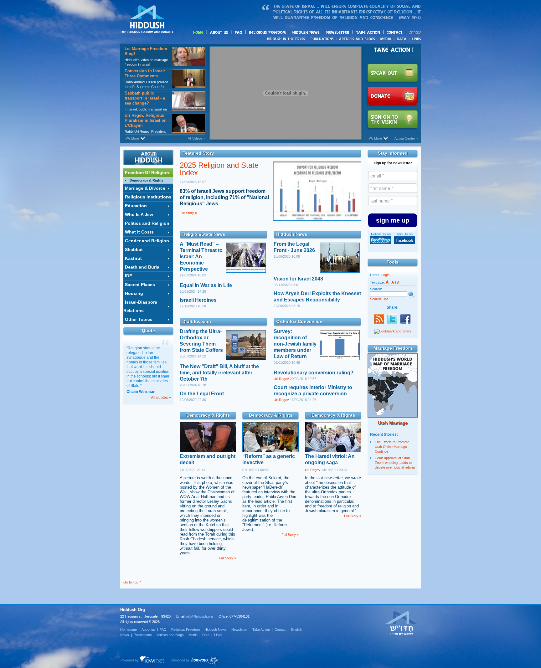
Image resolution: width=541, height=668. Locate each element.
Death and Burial (143, 267)
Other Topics (138, 319)
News (287, 39)
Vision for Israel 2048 (298, 278)
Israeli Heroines (198, 300)
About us (229, 33)
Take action (378, 33)
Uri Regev (281, 379)
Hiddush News (318, 33)
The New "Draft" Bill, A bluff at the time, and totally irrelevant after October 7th (219, 373)
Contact (395, 32)
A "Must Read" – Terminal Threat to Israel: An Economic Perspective (201, 256)
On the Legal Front (202, 393)
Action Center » (406, 138)
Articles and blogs (369, 39)
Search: (376, 289)
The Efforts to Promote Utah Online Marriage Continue (392, 446)
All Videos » (196, 138)
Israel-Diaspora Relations (140, 306)
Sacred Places (140, 284)
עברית (413, 32)
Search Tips (379, 299)
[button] (392, 220)
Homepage (147, 19)
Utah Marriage (393, 422)
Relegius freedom (282, 33)
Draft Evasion (196, 321)
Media (386, 39)
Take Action (261, 629)
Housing (134, 293)
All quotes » (161, 397)
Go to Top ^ (132, 582)
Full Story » (188, 213)
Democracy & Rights (146, 180)
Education (136, 205)
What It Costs (139, 231)
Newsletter (338, 32)
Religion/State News (203, 234)
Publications (322, 39)
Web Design (194, 661)
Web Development (142, 661)
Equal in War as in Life (206, 285)
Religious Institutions (148, 196)
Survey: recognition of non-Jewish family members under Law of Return (295, 344)
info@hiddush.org (199, 616)
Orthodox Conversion (299, 321)
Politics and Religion (147, 223)
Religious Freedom (185, 629)
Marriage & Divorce (145, 188)
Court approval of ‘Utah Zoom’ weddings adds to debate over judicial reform (395, 462)
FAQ (239, 32)
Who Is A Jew (139, 214)
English (296, 629)
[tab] (148, 172)
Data (401, 39)
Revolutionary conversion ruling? (313, 372)
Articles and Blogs (170, 635)
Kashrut (133, 258)
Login (385, 275)
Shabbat (134, 249)
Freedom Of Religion (147, 172)
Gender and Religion (147, 240)
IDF (128, 275)
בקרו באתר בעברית (401, 622)
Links (415, 39)
